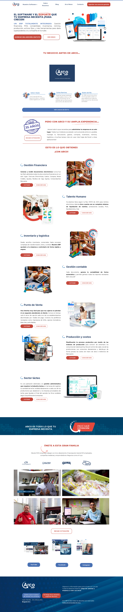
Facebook (61, 565)
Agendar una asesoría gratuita (98, 4)
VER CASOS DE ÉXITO (61, 110)
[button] (30, 4)
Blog (57, 4)
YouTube (34, 564)
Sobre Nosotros (45, 4)
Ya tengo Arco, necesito (51, 595)
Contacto (80, 4)
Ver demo (51, 37)
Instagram (86, 565)
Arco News (69, 4)
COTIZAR (27, 185)
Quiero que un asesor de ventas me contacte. (31, 595)
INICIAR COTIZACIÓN (33, 138)
